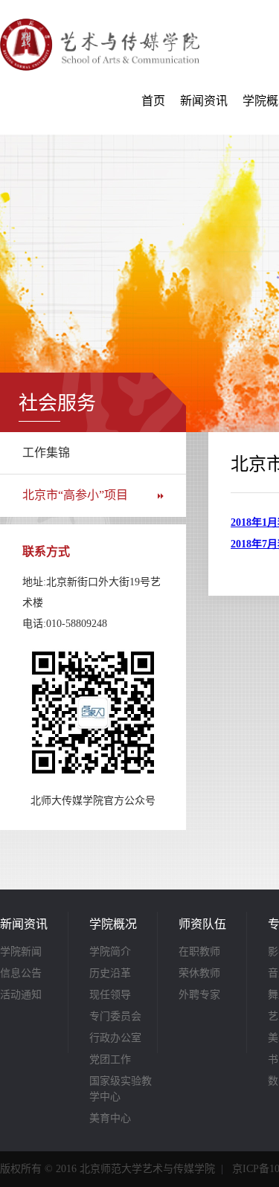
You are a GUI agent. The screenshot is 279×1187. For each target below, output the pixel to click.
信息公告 (21, 973)
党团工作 (110, 1059)
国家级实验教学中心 (120, 1088)
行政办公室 (115, 1037)
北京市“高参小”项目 (75, 495)
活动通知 (21, 994)
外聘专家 (199, 994)
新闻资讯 (204, 100)
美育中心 (110, 1118)
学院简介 (110, 951)
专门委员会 (115, 1016)
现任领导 (110, 994)
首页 (153, 100)
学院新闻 (21, 951)
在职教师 (199, 951)
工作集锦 (46, 452)
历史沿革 (110, 973)
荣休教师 (199, 973)
